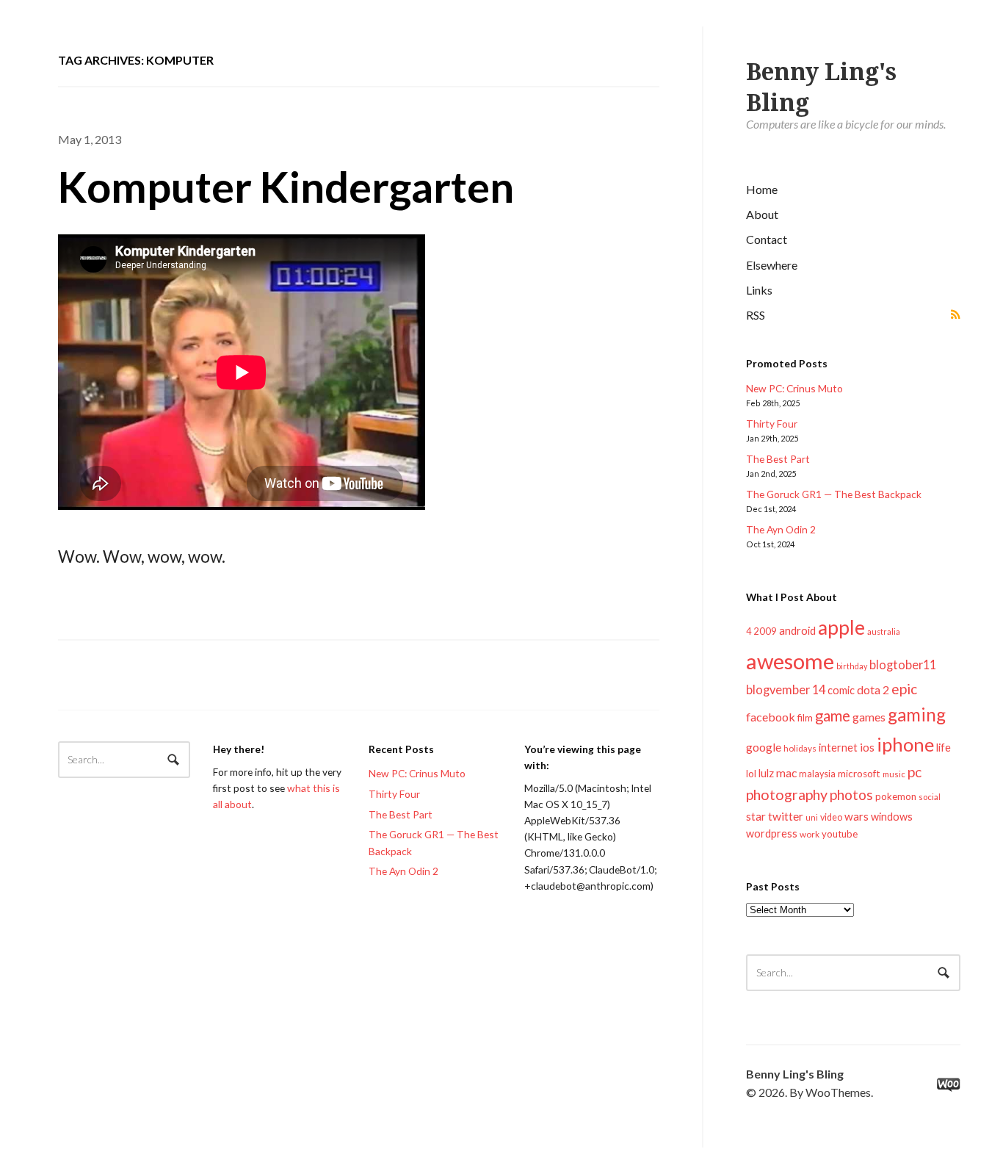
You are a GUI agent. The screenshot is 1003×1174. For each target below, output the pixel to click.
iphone (905, 744)
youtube (840, 834)
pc (914, 771)
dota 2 (873, 689)
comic (841, 690)
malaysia (817, 773)
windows (892, 816)
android (797, 630)
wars (856, 816)
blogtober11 (902, 664)
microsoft (859, 773)
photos (851, 794)
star (756, 816)
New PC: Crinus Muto (794, 388)
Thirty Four (771, 423)
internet (838, 747)
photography (787, 794)
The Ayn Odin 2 (781, 529)
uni (811, 817)
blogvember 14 (785, 689)
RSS (755, 315)
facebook (770, 717)
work (809, 834)
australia (883, 631)
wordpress (771, 833)
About (762, 214)
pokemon (895, 796)
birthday (851, 666)
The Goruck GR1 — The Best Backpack (833, 494)
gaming (917, 714)
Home (762, 189)
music (894, 774)
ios (867, 747)
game (832, 715)
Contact (766, 239)
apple (841, 627)
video (831, 817)
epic (904, 688)
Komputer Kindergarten (286, 186)
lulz (766, 772)
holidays (799, 748)
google (763, 747)
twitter (785, 816)
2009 (765, 631)
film (805, 718)
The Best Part (778, 459)
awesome (790, 661)
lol (751, 773)
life (943, 747)
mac (786, 772)
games (869, 717)
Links (759, 290)
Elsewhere (771, 265)
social (930, 797)
